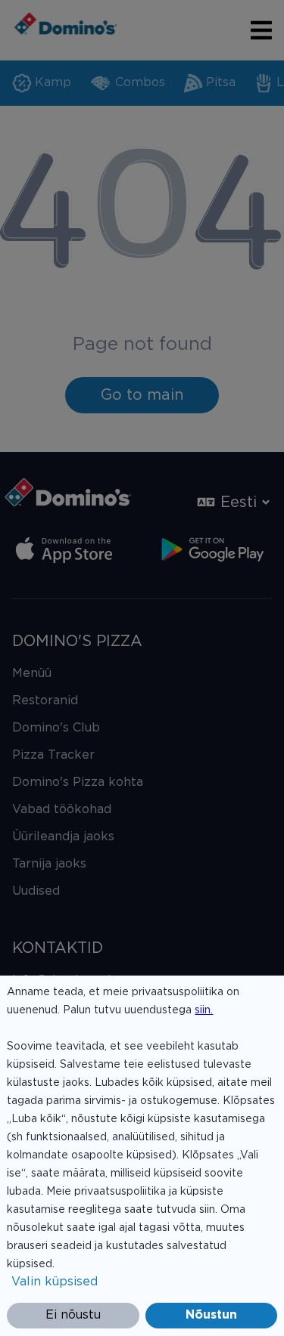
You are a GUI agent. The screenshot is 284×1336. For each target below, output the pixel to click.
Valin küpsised (54, 1282)
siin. (204, 1010)
